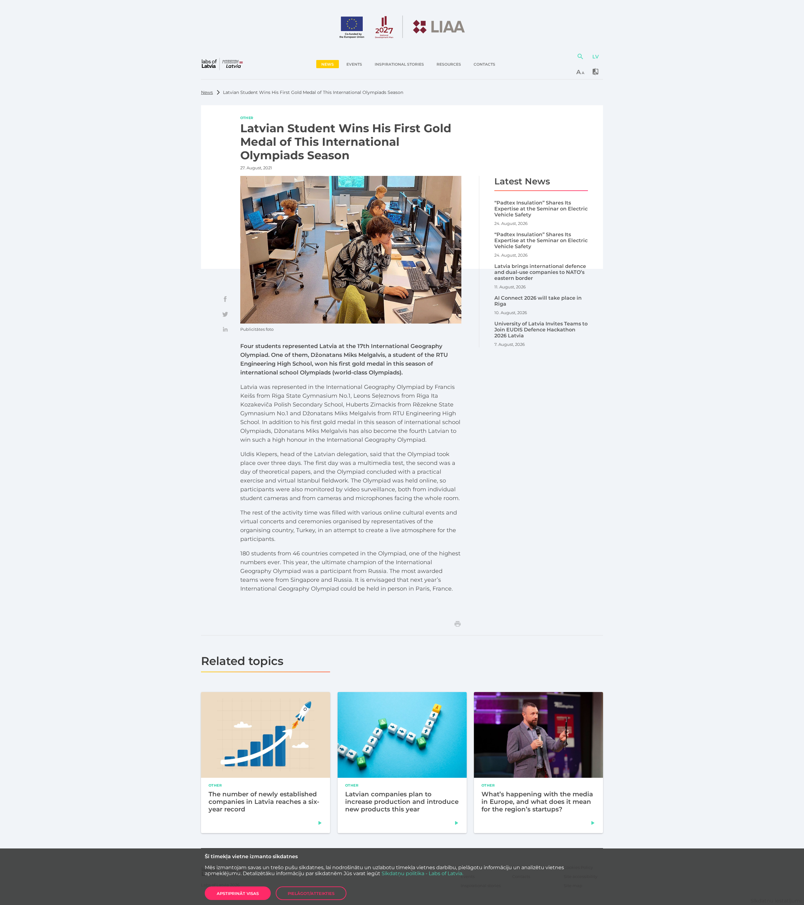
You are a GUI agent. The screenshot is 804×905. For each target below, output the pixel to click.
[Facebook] (225, 299)
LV (595, 57)
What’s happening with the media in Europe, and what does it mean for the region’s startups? (537, 801)
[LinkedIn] (225, 329)
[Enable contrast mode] (595, 71)
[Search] (580, 56)
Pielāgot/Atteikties (311, 893)
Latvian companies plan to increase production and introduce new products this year (402, 801)
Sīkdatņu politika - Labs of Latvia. (422, 873)
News (207, 92)
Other (246, 117)
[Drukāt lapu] (457, 624)
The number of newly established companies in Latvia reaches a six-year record (264, 801)
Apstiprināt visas (238, 893)
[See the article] (320, 823)
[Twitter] (225, 314)
